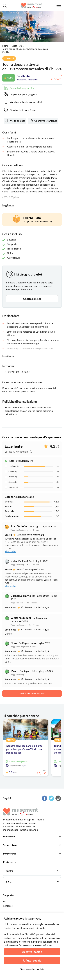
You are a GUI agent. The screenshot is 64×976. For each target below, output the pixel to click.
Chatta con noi (32, 298)
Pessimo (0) (13, 487)
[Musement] (31, 5)
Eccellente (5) (14, 466)
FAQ (5, 902)
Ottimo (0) (13, 471)
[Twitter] (51, 798)
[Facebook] (44, 798)
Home (5, 46)
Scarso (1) (12, 482)
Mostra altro (10, 552)
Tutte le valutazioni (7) (21, 461)
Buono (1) (13, 477)
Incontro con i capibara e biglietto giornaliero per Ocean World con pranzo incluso (24, 749)
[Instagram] (58, 798)
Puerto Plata (16, 46)
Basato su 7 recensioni (26, 80)
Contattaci (8, 906)
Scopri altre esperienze (36, 221)
